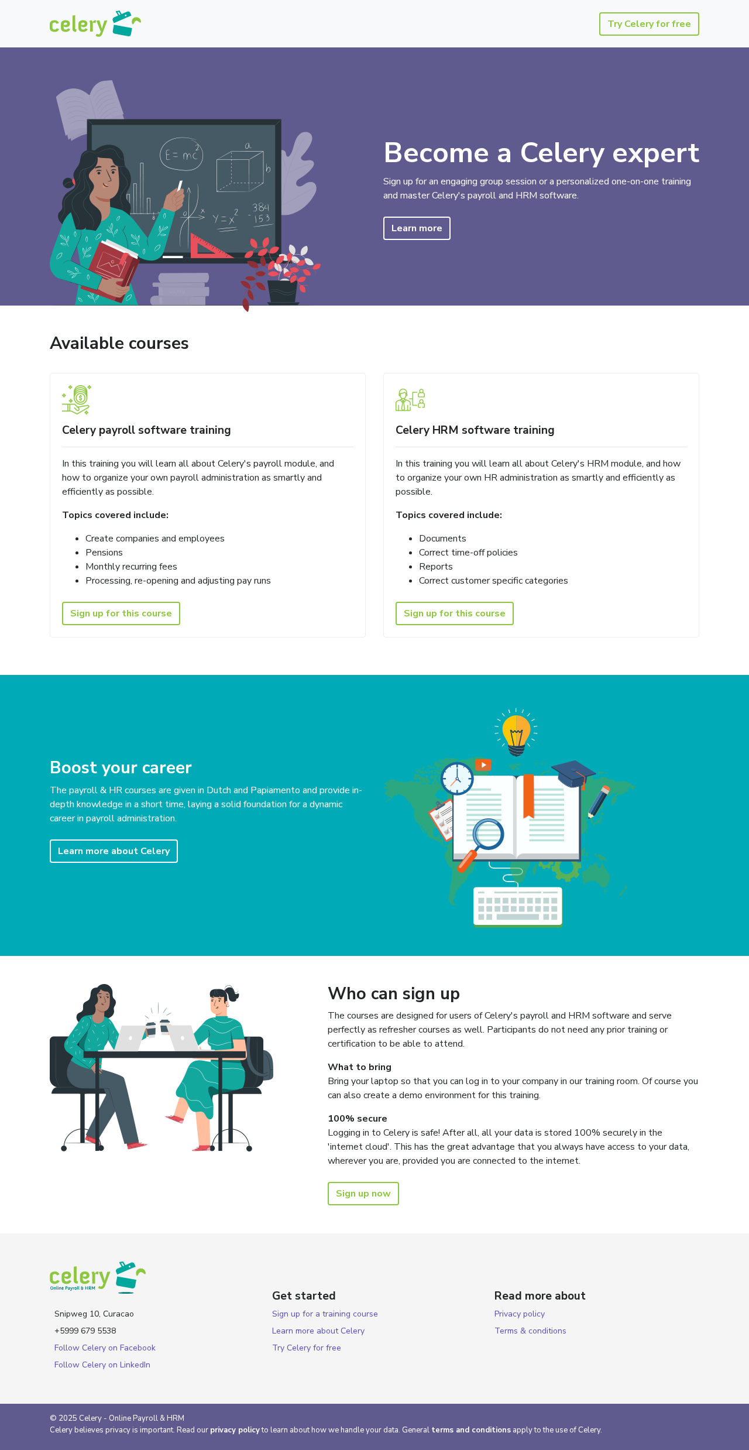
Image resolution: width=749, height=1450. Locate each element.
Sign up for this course (121, 613)
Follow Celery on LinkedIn (102, 1364)
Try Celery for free (649, 24)
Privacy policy (519, 1313)
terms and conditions (471, 1430)
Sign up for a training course (325, 1313)
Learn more (416, 228)
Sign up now (363, 1193)
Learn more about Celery (114, 851)
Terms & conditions (530, 1330)
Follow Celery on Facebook (105, 1347)
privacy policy (235, 1430)
